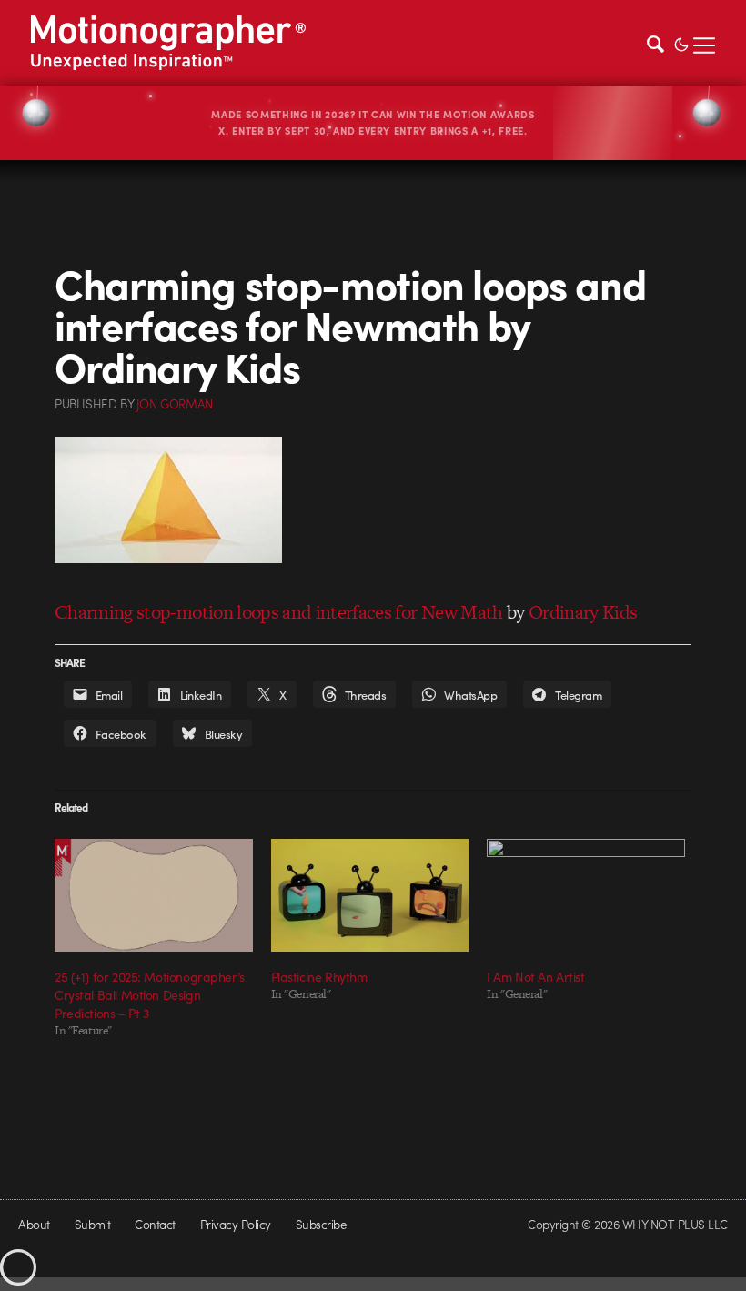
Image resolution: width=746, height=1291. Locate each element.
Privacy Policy (235, 1224)
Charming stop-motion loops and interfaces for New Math (279, 612)
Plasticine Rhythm (319, 976)
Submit (93, 1224)
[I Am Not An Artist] (586, 895)
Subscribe (321, 1224)
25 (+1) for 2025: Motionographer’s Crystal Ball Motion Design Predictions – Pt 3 (150, 994)
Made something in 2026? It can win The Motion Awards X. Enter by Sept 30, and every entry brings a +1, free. (372, 122)
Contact (155, 1224)
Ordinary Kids (583, 612)
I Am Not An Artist (535, 976)
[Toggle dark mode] (681, 42)
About (33, 1224)
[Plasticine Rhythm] (370, 895)
